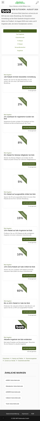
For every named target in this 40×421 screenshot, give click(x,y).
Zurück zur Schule (10, 360)
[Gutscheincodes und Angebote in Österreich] (20, 2)
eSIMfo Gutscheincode (13, 380)
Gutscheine (6, 358)
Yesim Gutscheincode (12, 404)
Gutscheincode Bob (24, 360)
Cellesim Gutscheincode (13, 398)
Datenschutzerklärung (12, 413)
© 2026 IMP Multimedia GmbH (20, 418)
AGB (32, 413)
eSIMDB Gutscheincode (13, 392)
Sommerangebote (31, 358)
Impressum (25, 413)
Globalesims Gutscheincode (14, 386)
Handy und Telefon (17, 358)
